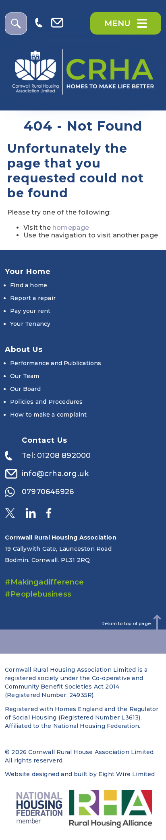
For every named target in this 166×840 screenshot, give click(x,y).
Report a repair (33, 298)
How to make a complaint (48, 414)
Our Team (24, 376)
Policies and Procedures (46, 401)
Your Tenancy (30, 323)
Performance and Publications (56, 363)
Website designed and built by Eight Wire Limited (80, 774)
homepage (70, 227)
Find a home (28, 285)
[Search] (16, 23)
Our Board (25, 388)
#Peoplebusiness (38, 594)
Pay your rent (30, 311)
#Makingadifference (44, 582)
